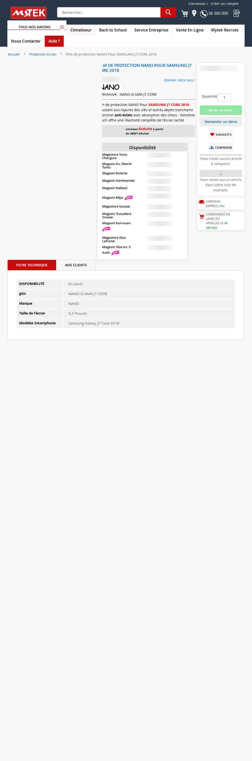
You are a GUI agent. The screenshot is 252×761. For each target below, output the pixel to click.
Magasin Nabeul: (115, 188)
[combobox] (116, 12)
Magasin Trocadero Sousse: (116, 215)
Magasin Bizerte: (115, 173)
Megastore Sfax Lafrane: (114, 239)
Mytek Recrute (224, 30)
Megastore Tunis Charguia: (114, 156)
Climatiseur (81, 30)
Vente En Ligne (190, 30)
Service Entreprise (151, 30)
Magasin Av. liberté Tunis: (116, 165)
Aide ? (54, 41)
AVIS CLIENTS (76, 265)
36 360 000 (217, 13)
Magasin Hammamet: (118, 180)
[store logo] (31, 12)
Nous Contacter (26, 41)
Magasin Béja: (113, 197)
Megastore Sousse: (116, 206)
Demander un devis (221, 121)
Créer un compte (224, 3)
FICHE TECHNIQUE (31, 265)
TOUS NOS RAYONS (34, 27)
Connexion (197, 3)
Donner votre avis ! (179, 80)
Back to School (113, 30)
